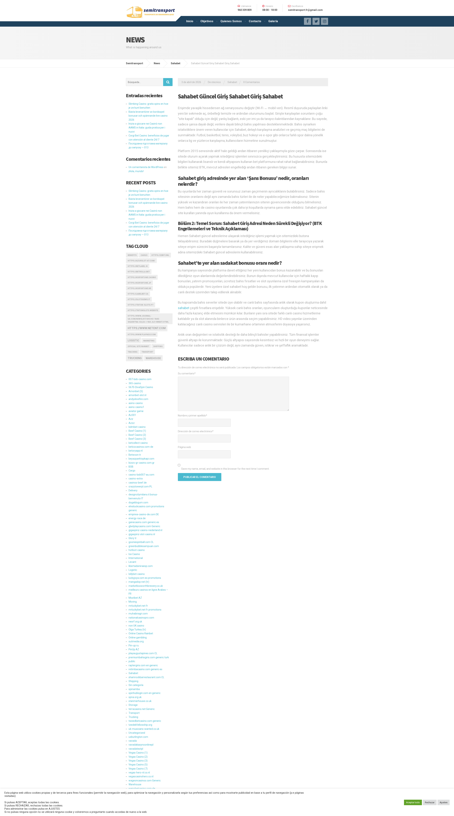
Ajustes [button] (443, 802)
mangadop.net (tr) (139, 581)
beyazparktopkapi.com (141, 458)
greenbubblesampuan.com (144, 546)
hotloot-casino (137, 550)
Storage (133, 705)
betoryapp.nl (136, 450)
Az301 (132, 415)
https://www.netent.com (147, 328)
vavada (133, 740)
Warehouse (153, 358)
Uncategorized (137, 732)
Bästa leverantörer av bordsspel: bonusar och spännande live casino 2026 (148, 115)
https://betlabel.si (138, 266)
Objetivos (206, 21)
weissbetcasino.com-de (142, 788)
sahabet (183, 308)
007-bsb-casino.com (140, 379)
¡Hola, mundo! (136, 171)
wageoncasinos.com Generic (145, 780)
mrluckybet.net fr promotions (145, 609)
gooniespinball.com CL (141, 542)
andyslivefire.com (138, 399)
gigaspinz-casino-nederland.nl (145, 530)
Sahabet (232, 82)
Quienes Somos (231, 21)
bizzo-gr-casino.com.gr (141, 462)
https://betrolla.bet (139, 272)
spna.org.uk (135, 697)
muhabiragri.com (138, 613)
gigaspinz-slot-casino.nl (142, 534)
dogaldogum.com (138, 502)
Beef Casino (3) (137, 438)
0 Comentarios (251, 82)
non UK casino (136, 625)
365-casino (135, 383)
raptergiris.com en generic (143, 665)
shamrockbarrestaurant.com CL (146, 677)
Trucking (135, 358)
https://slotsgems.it (139, 299)
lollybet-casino (137, 574)
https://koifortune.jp (139, 283)
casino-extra (136, 478)
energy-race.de (137, 518)
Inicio (189, 21)
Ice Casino (134, 554)
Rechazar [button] (429, 802)
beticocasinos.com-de (141, 446)
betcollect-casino (138, 442)
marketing (148, 341)
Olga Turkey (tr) (137, 629)
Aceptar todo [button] (413, 802)
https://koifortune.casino (142, 277)
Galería (273, 21)
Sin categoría (136, 685)
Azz (131, 418)
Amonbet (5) (136, 391)
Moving (133, 601)
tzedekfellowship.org (140, 724)
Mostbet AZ (135, 597)
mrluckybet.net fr (138, 605)
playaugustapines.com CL (143, 653)
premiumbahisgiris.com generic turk (149, 657)
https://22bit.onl (160, 255)
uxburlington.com (138, 736)
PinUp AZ (134, 649)
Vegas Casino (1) (138, 752)
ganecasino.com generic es (144, 522)
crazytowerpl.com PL (140, 486)
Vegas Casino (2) (138, 756)
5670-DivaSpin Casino (141, 387)
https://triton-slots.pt (140, 305)
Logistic (133, 569)
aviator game (136, 411)
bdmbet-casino (137, 426)
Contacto (255, 21)
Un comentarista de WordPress (146, 167)
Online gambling (138, 637)
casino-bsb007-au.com (141, 474)
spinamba (134, 689)
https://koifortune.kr (139, 288)
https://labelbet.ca (138, 294)
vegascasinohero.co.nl (141, 776)
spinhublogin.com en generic (144, 693)
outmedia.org (136, 641)
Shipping (158, 346)
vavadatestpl (136, 748)
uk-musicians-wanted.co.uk (144, 728)
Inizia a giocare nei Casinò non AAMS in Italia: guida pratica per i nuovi (147, 127)
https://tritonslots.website (143, 310)
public (132, 661)
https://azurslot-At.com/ (141, 261)
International (136, 558)
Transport (134, 712)
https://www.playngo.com (142, 334)
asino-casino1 (136, 407)
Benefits (132, 255)
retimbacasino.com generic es (145, 669)
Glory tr (133, 538)
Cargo (144, 255)
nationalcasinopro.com (141, 617)
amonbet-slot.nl (137, 395)
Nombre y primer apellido (192, 415)
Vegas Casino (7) (138, 768)
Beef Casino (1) (137, 430)
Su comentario (187, 373)
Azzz (132, 423)
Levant (132, 562)
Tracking (132, 352)
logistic (133, 340)
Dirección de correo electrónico (196, 431)
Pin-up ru (134, 645)
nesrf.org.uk (135, 621)
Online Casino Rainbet (141, 633)
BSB (131, 466)
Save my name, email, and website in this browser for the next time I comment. (225, 468)
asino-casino (136, 403)
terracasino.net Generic (142, 709)
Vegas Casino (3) (138, 760)
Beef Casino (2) (137, 434)
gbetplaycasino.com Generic (144, 526)
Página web (184, 447)
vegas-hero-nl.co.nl (139, 772)
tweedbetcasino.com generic (145, 720)
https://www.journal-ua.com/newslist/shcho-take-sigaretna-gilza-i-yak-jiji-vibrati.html (148, 319)
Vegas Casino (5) (138, 764)
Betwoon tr (135, 454)
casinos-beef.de (138, 482)
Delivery (133, 490)
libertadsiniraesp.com (141, 566)
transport (147, 352)
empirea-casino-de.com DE (144, 514)
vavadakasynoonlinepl (141, 744)
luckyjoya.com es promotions (145, 577)
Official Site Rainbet (138, 346)
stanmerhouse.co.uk (140, 701)
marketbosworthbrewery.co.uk (146, 585)
